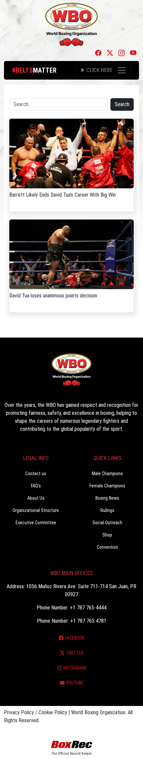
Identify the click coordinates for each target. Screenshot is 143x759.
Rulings (107, 510)
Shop (107, 535)
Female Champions (107, 485)
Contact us (35, 473)
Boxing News (107, 498)
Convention (107, 547)
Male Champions (107, 473)
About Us (36, 498)
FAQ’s (36, 485)
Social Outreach (107, 522)
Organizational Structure (36, 510)
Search (122, 104)
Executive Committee (36, 522)
